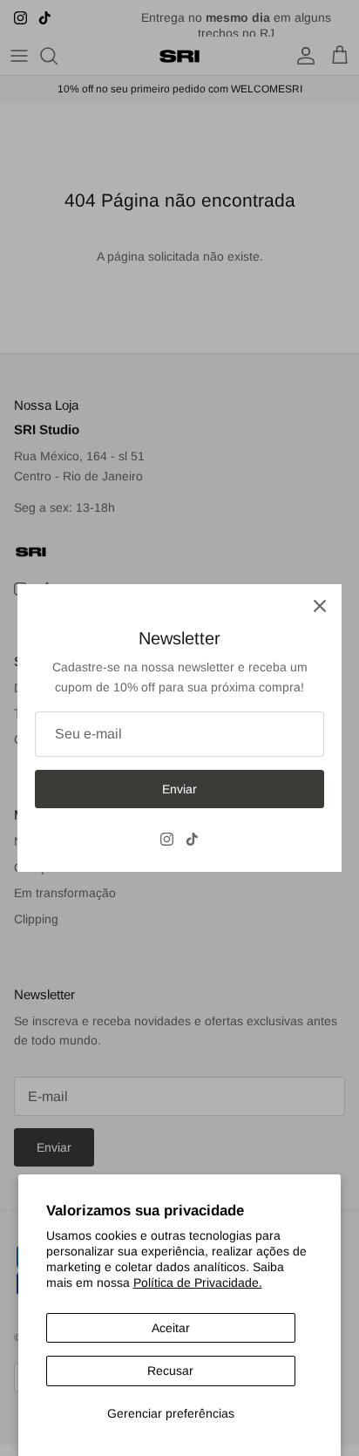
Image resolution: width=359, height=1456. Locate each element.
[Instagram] (166, 839)
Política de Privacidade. (197, 1282)
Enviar (179, 789)
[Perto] (320, 606)
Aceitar (171, 1328)
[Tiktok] (192, 839)
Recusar (170, 1371)
